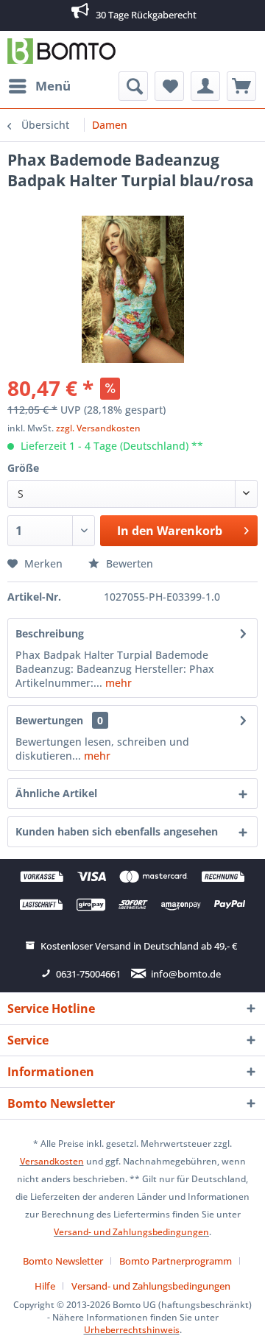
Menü (53, 85)
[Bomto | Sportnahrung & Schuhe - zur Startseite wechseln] (61, 51)
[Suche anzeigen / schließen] (133, 86)
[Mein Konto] (205, 86)
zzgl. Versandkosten (98, 428)
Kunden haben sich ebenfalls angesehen (116, 831)
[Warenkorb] (241, 86)
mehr (117, 683)
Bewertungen (49, 720)
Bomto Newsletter (63, 1261)
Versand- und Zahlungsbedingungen (131, 1232)
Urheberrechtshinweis (132, 1329)
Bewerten (128, 563)
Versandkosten (52, 1161)
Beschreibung (49, 633)
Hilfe (45, 1286)
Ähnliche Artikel (56, 793)
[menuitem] (39, 86)
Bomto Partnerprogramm (175, 1261)
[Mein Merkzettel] (169, 86)
